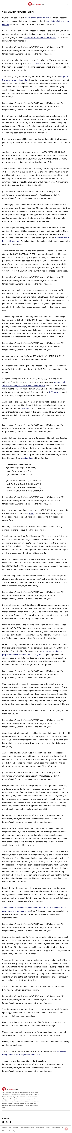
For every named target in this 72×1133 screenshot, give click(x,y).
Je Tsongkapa (55, 392)
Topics (9, 1127)
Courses (4, 1127)
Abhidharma (25, 408)
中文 (63, 1127)
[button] (4, 4)
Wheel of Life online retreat (37, 18)
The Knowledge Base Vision (27, 1127)
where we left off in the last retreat (40, 37)
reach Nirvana (36, 63)
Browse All (15, 1127)
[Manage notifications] (66, 1128)
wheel (31, 513)
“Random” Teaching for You (53, 1127)
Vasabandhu (26, 458)
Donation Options (40, 1127)
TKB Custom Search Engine (9, 1131)
